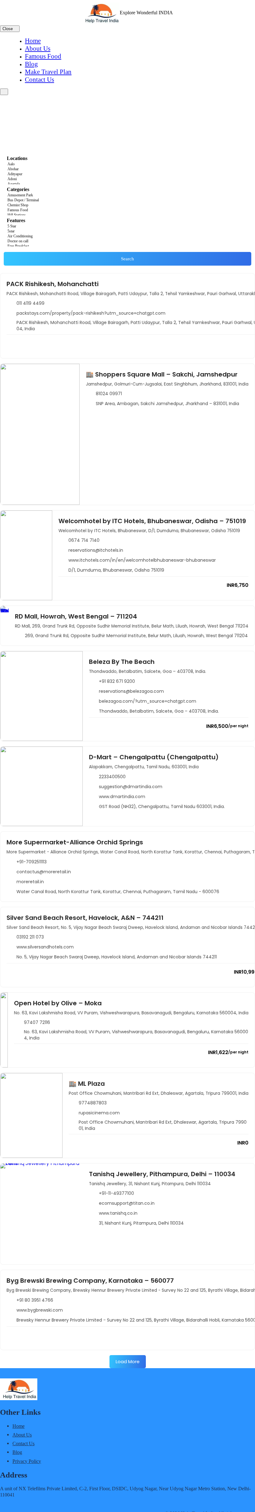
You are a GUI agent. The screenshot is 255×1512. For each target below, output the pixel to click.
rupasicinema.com (99, 1113)
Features (16, 220)
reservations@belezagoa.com (131, 691)
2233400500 (112, 777)
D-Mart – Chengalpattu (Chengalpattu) (154, 757)
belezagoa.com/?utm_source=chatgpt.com (147, 701)
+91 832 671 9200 (117, 681)
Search (127, 258)
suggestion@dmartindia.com (130, 786)
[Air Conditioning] (127, 236)
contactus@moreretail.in (43, 872)
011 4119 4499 (30, 303)
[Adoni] (127, 179)
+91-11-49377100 (116, 1193)
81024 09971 (109, 394)
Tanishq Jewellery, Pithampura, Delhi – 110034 (162, 1174)
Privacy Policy (26, 1461)
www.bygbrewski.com (39, 1310)
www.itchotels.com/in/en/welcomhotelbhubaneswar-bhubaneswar (142, 560)
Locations (17, 158)
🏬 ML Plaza (87, 1083)
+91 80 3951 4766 (34, 1300)
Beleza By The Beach (122, 661)
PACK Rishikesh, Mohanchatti (53, 284)
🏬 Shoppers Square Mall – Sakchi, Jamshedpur (162, 374)
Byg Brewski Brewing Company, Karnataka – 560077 (90, 1280)
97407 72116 (37, 1022)
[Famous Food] (127, 210)
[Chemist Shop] (127, 205)
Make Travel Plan (48, 71)
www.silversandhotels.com (45, 947)
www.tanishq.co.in (118, 1213)
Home (33, 40)
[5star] (127, 231)
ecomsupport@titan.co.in (127, 1203)
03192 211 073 (30, 937)
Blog (31, 64)
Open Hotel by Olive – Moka (58, 1003)
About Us (37, 48)
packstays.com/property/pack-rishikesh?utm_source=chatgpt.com (90, 313)
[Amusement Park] (127, 195)
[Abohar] (127, 169)
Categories (18, 189)
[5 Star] (127, 226)
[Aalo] (127, 164)
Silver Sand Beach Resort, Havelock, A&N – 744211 (85, 917)
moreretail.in (30, 882)
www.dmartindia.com (122, 796)
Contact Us (39, 79)
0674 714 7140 (84, 540)
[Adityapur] (127, 174)
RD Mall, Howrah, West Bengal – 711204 (76, 616)
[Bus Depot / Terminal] (127, 200)
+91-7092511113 (31, 862)
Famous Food (43, 56)
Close (8, 28)
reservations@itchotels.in (95, 550)
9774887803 (93, 1103)
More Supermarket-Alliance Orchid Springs (75, 842)
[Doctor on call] (127, 241)
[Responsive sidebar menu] (4, 92)
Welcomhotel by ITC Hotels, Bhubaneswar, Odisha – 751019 (152, 521)
